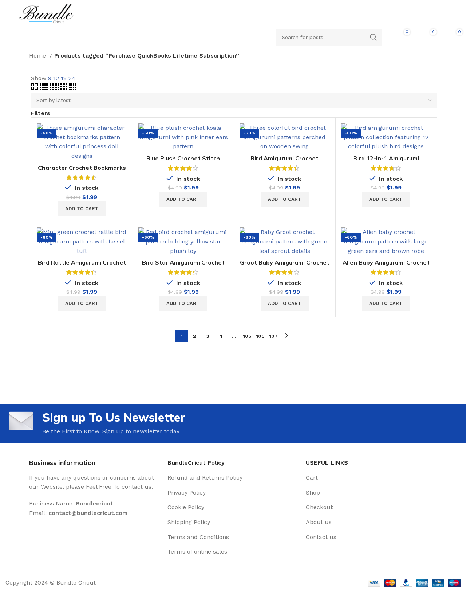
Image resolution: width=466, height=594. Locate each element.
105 (247, 336)
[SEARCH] (373, 37)
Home (38, 55)
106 (260, 336)
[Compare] (121, 135)
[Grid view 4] (72, 88)
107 (273, 336)
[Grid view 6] (55, 88)
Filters (40, 113)
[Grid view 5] (45, 88)
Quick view (121, 151)
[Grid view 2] (35, 88)
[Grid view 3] (64, 88)
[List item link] (233, 477)
